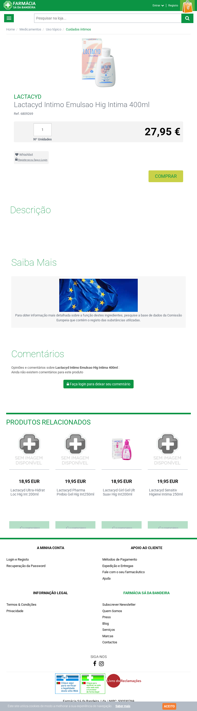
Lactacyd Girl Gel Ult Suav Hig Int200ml (119, 492)
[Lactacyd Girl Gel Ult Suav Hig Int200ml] (122, 449)
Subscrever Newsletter (118, 604)
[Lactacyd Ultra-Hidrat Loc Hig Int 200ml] (29, 449)
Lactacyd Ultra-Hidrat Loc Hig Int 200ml (28, 492)
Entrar (157, 5)
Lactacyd (27, 97)
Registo (173, 5)
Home (10, 29)
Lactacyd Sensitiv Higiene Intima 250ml (166, 492)
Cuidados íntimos (78, 29)
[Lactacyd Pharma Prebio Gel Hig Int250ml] (75, 449)
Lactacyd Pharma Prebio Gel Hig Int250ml (75, 492)
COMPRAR (166, 176)
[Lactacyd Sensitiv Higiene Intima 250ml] (168, 449)
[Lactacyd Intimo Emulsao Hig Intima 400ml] (98, 63)
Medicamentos (30, 29)
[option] (29, 480)
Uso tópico (53, 29)
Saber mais (122, 706)
